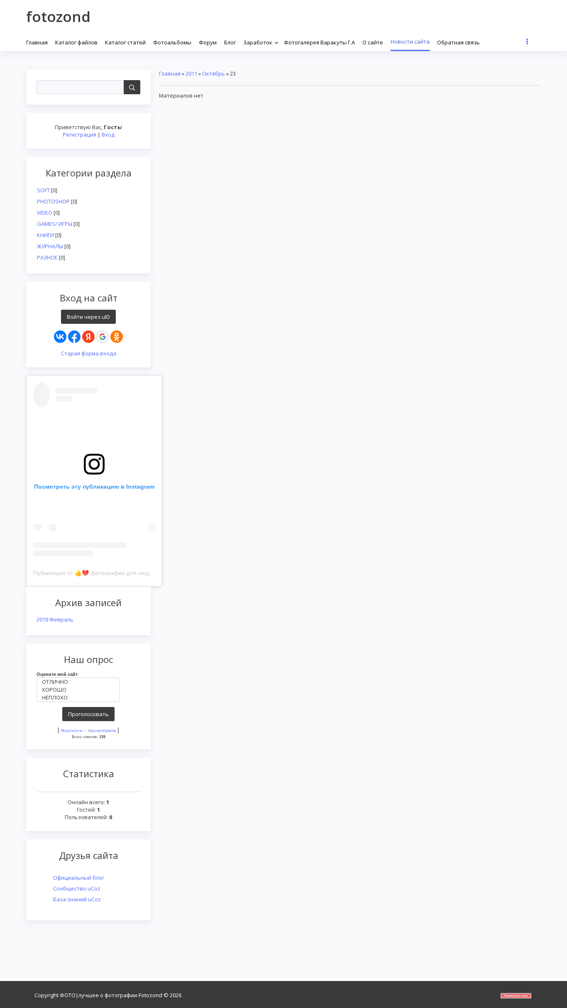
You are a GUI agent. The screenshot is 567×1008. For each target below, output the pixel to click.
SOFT (43, 190)
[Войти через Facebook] (74, 336)
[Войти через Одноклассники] (116, 336)
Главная (170, 73)
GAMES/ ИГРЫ (54, 224)
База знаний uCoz (77, 899)
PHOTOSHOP (53, 201)
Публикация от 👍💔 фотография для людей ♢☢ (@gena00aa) (120, 573)
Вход (108, 134)
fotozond (58, 16)
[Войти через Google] (102, 336)
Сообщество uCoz (76, 888)
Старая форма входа (88, 353)
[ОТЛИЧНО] (80, 682)
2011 (191, 73)
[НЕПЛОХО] (80, 698)
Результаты (72, 730)
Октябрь (213, 73)
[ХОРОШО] (80, 690)
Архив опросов (102, 730)
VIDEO (44, 212)
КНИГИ (45, 235)
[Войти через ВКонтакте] (60, 336)
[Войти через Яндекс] (88, 336)
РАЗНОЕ (47, 257)
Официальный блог (78, 877)
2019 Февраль (55, 619)
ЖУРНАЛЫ (50, 246)
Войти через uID (88, 317)
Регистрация (79, 134)
